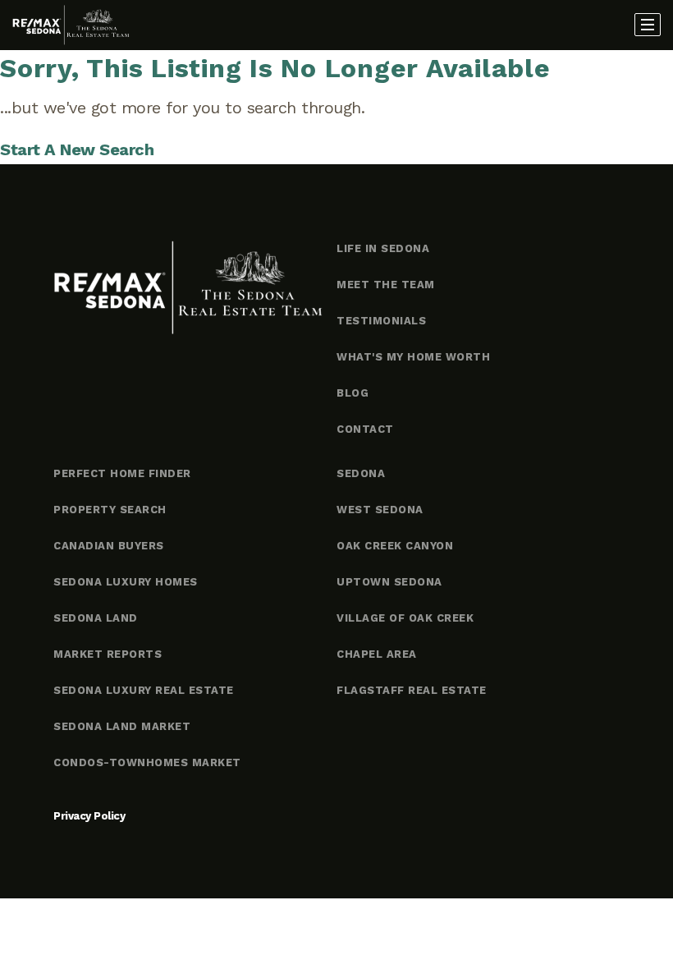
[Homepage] (71, 25)
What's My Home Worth (413, 357)
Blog (352, 393)
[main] (336, 107)
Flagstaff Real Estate (411, 690)
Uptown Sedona (389, 582)
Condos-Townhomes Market (147, 762)
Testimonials (381, 321)
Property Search (110, 509)
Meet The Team (385, 284)
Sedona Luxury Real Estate (143, 690)
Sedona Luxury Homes (125, 582)
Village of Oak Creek (405, 618)
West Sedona (379, 509)
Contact (365, 429)
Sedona (360, 473)
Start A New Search (76, 149)
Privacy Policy (89, 816)
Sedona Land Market (121, 726)
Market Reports (107, 654)
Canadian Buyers (108, 546)
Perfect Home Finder (122, 473)
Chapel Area (376, 654)
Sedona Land (95, 618)
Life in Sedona (382, 248)
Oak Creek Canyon (394, 546)
